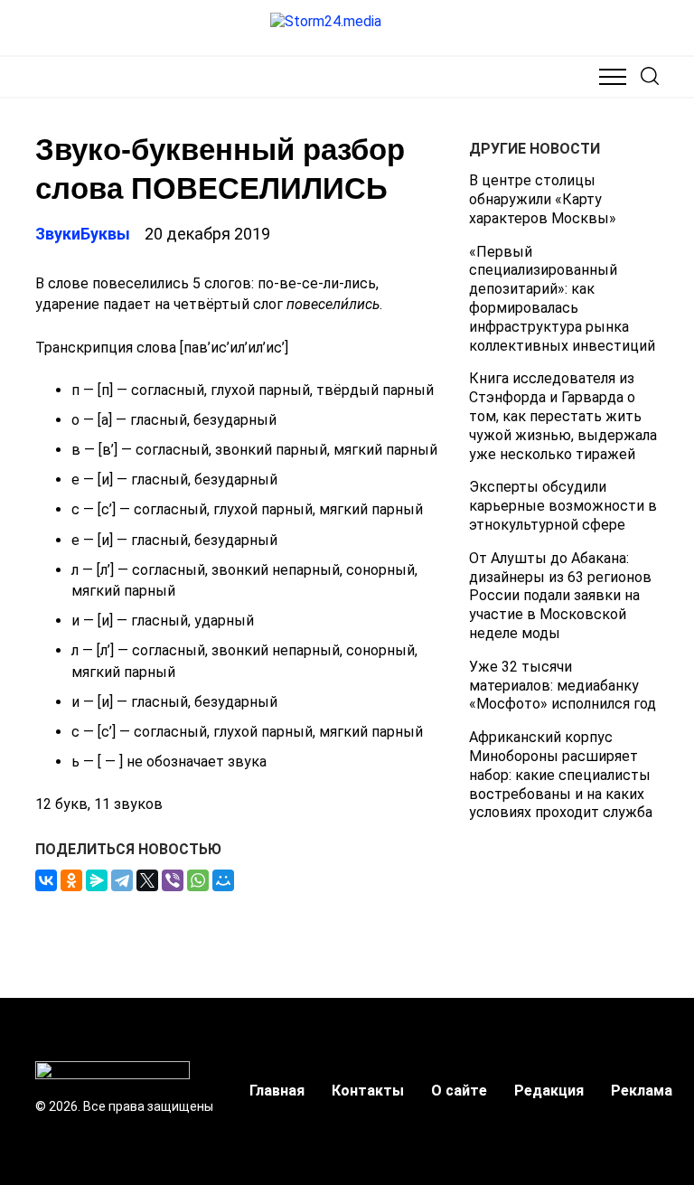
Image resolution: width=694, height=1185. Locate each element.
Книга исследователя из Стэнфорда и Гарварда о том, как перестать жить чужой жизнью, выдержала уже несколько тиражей (563, 416)
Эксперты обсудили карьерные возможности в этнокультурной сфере (563, 505)
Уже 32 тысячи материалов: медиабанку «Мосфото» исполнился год (562, 685)
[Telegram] (122, 880)
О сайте (459, 1090)
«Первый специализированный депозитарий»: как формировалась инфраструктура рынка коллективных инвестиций (562, 298)
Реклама (641, 1090)
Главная (277, 1090)
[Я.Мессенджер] (97, 880)
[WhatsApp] (198, 880)
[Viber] (172, 880)
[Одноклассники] (71, 880)
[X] (147, 880)
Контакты (368, 1090)
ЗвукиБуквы (82, 233)
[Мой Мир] (223, 880)
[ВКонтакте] (46, 880)
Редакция (549, 1090)
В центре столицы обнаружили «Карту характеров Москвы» (542, 199)
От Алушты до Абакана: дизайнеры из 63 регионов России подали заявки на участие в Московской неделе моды (560, 596)
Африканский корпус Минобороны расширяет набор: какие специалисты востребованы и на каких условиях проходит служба (560, 775)
